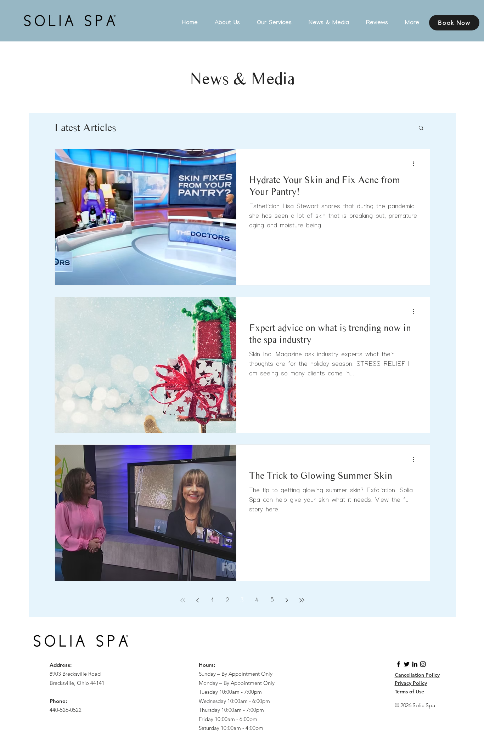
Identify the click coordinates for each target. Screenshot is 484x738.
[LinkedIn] (414, 664)
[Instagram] (423, 664)
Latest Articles (85, 127)
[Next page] (287, 600)
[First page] (182, 600)
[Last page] (302, 600)
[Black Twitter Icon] (406, 664)
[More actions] (416, 163)
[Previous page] (197, 600)
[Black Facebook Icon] (398, 664)
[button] (421, 128)
